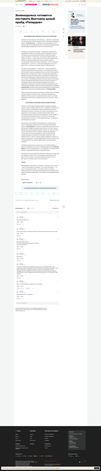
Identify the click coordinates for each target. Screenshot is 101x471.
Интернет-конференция (49, 434)
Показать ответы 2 (21, 288)
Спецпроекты (48, 443)
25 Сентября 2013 (18, 26)
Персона (17, 436)
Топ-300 (46, 447)
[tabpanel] (76, 21)
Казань (16, 4)
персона (70, 11)
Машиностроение (20, 10)
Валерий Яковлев (25, 179)
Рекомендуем (72, 47)
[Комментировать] (63, 29)
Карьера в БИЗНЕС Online (20, 445)
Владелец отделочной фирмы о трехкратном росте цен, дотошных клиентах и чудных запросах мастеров (76, 27)
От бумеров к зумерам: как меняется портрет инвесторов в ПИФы (76, 50)
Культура (33, 431)
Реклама (32, 443)
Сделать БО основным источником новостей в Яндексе (40, 188)
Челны (66, 1)
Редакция (17, 443)
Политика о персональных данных (50, 461)
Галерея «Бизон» (48, 445)
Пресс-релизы (18, 440)
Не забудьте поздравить (49, 436)
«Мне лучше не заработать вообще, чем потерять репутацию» (76, 22)
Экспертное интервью (51, 431)
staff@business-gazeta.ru (74, 447)
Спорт (19, 431)
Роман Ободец (78, 14)
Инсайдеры (47, 440)
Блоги (16, 438)
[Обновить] (63, 206)
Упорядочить (55, 208)
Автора (32, 208)
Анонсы (31, 434)
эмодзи (21, 233)
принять (96, 468)
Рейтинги (46, 438)
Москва (74, 1)
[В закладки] (63, 32)
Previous (69, 31)
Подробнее (57, 468)
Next (84, 31)
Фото (31, 438)
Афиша (16, 434)
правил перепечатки (56, 465)
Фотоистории (32, 440)
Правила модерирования (20, 310)
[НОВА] (31, 4)
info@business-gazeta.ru (73, 438)
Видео (31, 436)
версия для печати (55, 200)
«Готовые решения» (79, 15)
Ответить (19, 224)
